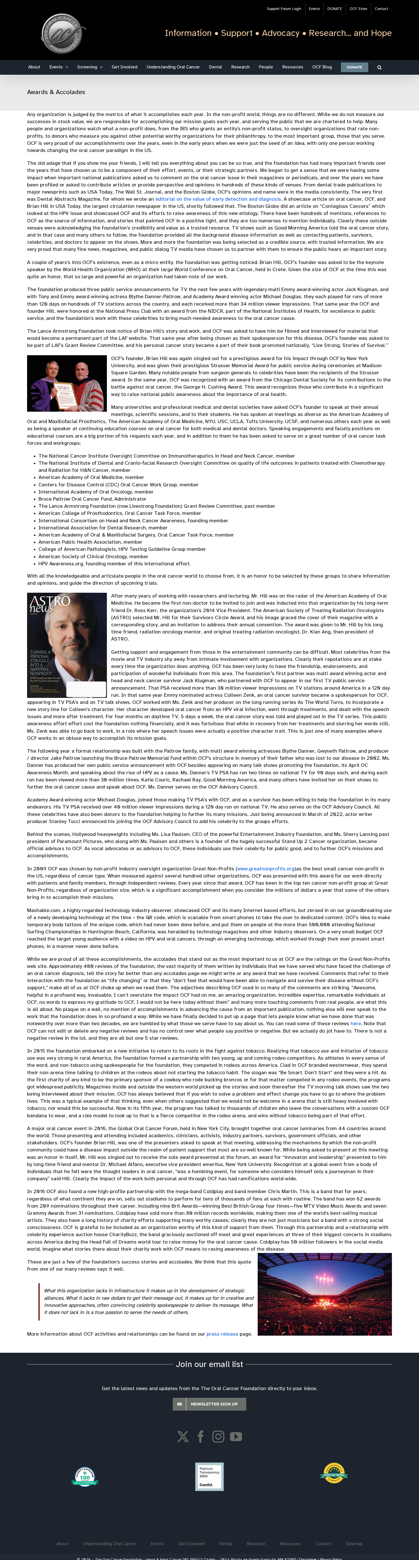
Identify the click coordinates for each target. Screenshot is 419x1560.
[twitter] (183, 1437)
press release (222, 1334)
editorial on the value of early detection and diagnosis (218, 199)
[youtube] (236, 1437)
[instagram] (218, 1437)
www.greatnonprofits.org (265, 869)
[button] (379, 67)
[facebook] (201, 1437)
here (356, 1024)
